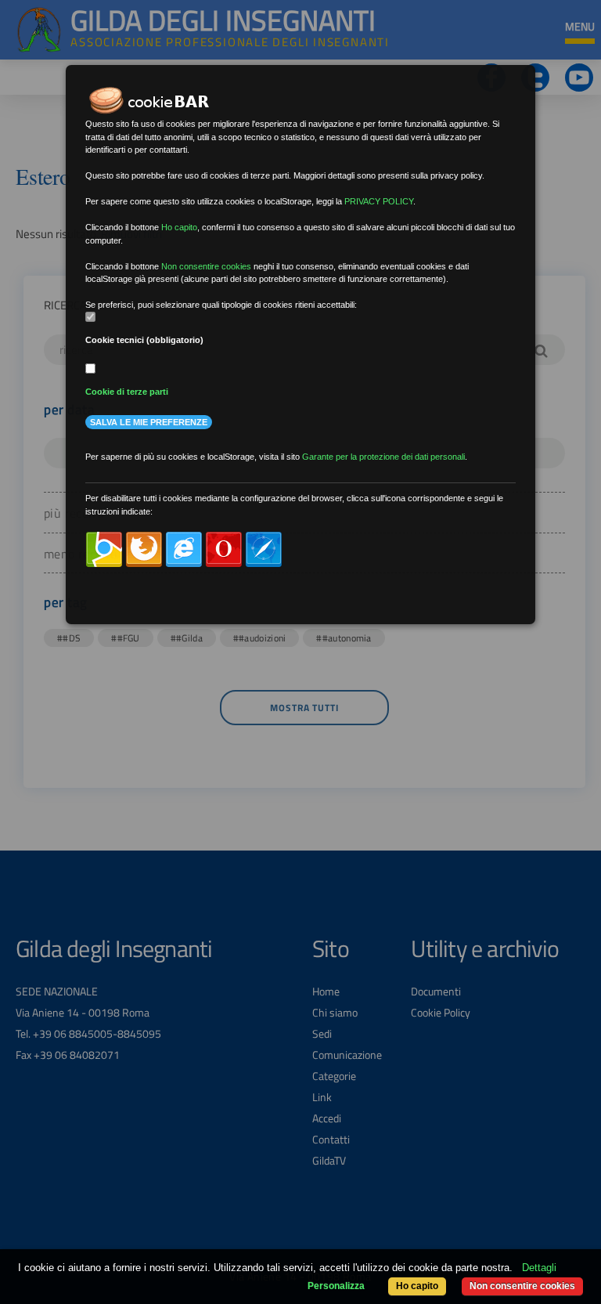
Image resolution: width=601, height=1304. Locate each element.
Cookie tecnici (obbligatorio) (144, 340)
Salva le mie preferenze (148, 422)
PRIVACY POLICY (378, 201)
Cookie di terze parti (126, 391)
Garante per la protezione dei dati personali (383, 456)
